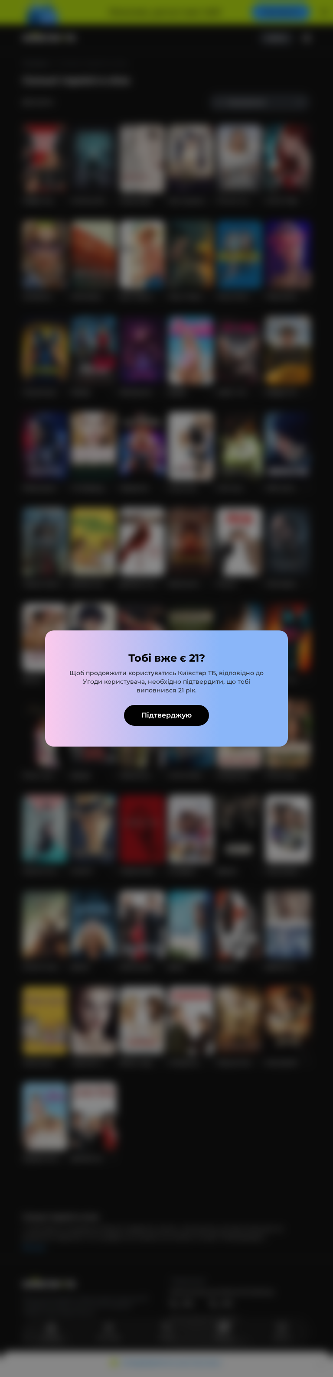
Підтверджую (166, 715)
